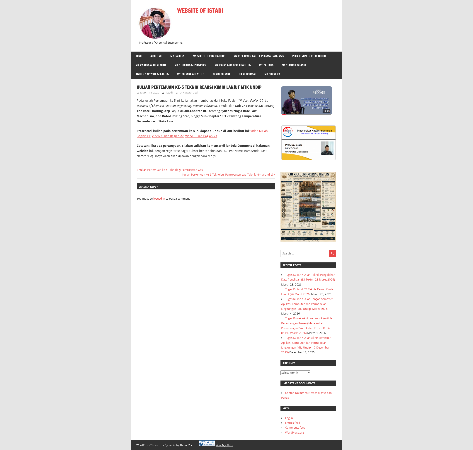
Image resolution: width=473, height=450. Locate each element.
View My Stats (224, 445)
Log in (289, 418)
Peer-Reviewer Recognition (309, 56)
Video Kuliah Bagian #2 (168, 136)
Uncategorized (189, 92)
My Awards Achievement (150, 65)
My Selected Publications (209, 56)
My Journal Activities (190, 74)
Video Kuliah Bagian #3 (201, 136)
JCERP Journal (247, 74)
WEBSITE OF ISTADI (200, 10)
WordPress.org (294, 432)
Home (138, 56)
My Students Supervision (190, 65)
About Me (156, 56)
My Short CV (272, 74)
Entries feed (292, 422)
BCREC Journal (221, 74)
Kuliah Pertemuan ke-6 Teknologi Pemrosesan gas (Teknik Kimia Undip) (227, 174)
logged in (159, 198)
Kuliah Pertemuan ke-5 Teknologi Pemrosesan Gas (170, 169)
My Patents (266, 65)
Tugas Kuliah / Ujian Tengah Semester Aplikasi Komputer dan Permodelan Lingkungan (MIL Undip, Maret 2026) (307, 303)
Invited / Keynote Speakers (152, 74)
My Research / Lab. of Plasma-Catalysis (259, 56)
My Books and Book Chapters (233, 65)
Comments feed (295, 427)
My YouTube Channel (295, 65)
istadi (169, 92)
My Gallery (177, 56)
